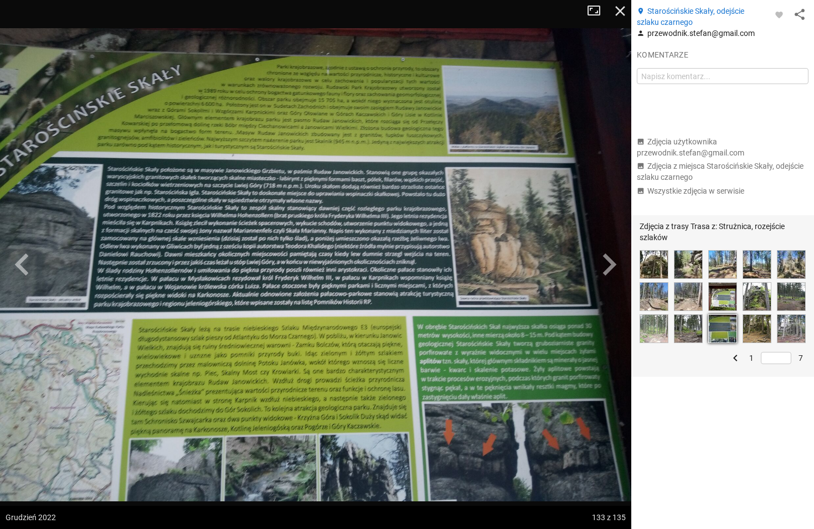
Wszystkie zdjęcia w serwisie (695, 190)
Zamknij (620, 11)
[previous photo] (22, 264)
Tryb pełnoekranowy (598, 11)
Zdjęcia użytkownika (690, 147)
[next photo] (609, 264)
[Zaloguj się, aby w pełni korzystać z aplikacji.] (779, 14)
